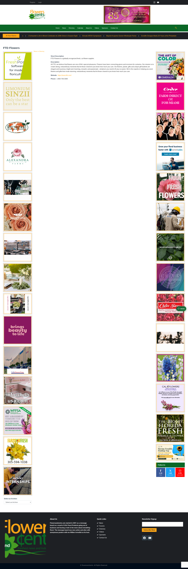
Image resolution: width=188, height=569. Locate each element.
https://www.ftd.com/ (64, 75)
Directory (72, 28)
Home (58, 28)
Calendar (80, 28)
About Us (89, 28)
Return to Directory (39, 51)
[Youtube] (158, 2)
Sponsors (105, 28)
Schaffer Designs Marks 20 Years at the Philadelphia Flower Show (117, 36)
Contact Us (114, 28)
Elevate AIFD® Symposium (44, 36)
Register (32, 2)
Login (40, 2)
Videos (97, 28)
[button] (176, 28)
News (64, 28)
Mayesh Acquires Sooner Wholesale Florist (74, 36)
